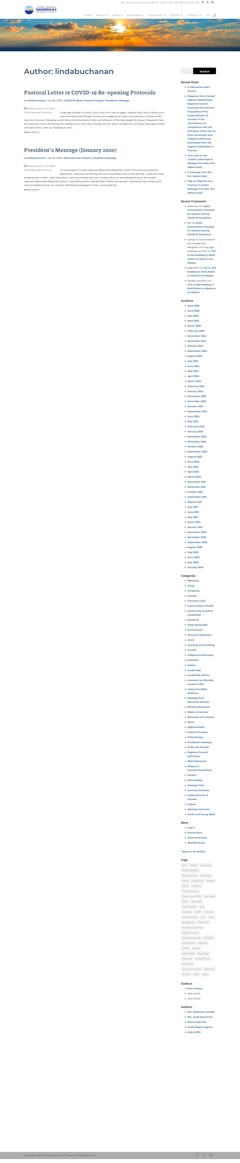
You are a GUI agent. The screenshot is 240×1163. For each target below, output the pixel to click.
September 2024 (197, 350)
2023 (184, 865)
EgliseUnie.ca (35, 1141)
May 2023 (192, 421)
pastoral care (188, 922)
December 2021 (196, 481)
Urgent (191, 804)
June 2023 (193, 416)
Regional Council (190, 932)
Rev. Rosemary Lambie (201, 1011)
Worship (186, 974)
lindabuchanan (36, 100)
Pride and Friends (198, 747)
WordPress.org (196, 842)
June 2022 (193, 461)
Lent (203, 917)
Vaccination (187, 964)
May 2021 (192, 517)
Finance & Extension (199, 634)
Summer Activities (198, 790)
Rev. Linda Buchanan (200, 1016)
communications (190, 891)
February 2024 (196, 386)
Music (211, 917)
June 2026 (193, 305)
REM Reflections (197, 761)
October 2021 (195, 491)
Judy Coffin (194, 1032)
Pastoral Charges (94, 100)
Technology (203, 953)
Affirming (193, 580)
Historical (186, 912)
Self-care (203, 943)
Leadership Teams (198, 675)
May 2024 (193, 371)
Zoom (205, 974)
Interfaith (193, 660)
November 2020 (196, 537)
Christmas (193, 590)
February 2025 (195, 330)
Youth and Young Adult (201, 814)
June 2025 (193, 310)
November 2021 (196, 486)
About (100, 15)
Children (210, 881)
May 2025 (192, 315)
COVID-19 (69, 100)
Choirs (185, 886)
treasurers (187, 958)
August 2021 (194, 501)
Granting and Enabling (201, 645)
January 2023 (195, 431)
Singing (196, 948)
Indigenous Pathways (200, 655)
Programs (134, 15)
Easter (185, 901)
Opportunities (195, 727)
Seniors (191, 775)
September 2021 (197, 496)
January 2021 (195, 527)
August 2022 (194, 456)
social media (188, 953)
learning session (190, 917)
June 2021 (193, 512)
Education (197, 901)
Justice (191, 665)
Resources (155, 15)
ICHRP (198, 912)
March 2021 (193, 522)
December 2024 (197, 335)
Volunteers (209, 969)
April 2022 (193, 471)
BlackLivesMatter (190, 870)
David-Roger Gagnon (200, 1027)
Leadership (194, 670)
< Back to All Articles (193, 851)
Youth (196, 974)
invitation (208, 912)
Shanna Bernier (196, 1022)
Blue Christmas (189, 875)
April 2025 (193, 320)
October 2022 (195, 446)
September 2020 (197, 542)
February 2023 (195, 426)
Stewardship (195, 780)
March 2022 (194, 476)
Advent (193, 865)
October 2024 (195, 345)
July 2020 (192, 552)
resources (209, 938)
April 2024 (193, 376)
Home (88, 15)
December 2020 (196, 532)
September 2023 (197, 411)
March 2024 (194, 381)
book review (206, 875)
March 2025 (194, 325)
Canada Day (197, 881)
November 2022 (196, 441)
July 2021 (192, 507)
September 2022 (197, 451)
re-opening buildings (192, 927)
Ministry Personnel (198, 707)
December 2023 (196, 396)
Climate (192, 595)
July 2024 (193, 361)
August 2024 (194, 356)
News (115, 15)
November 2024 (196, 341)
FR (207, 15)
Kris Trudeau (195, 988)
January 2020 (195, 567)
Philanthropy (195, 737)
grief (202, 906)
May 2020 (193, 562)
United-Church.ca (38, 1138)
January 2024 (195, 391)
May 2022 (192, 466)
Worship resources (198, 809)
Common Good (196, 600)
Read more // (31, 132)
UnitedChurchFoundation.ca (43, 1144)
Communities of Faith (200, 605)
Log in (191, 827)
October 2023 (195, 406)
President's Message (117, 100)
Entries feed (194, 832)
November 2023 (196, 401)
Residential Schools (191, 938)
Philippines (203, 922)
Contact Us (194, 15)
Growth (191, 649)
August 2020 (194, 547)
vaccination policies (191, 969)
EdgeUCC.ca (35, 1147)
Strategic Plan (195, 785)
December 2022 (196, 436)
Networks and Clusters (77, 158)
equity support (189, 906)
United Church (202, 958)
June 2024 (193, 366)
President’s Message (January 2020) (70, 150)
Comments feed (197, 837)
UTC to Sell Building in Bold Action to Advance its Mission (201, 271)
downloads (209, 896)
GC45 (190, 640)
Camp (191, 585)
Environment (195, 629)
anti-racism (206, 865)
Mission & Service (197, 712)
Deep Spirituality (197, 624)
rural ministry (188, 943)
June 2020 (193, 557)
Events (174, 15)
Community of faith (191, 896)
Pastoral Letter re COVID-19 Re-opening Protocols (89, 92)
